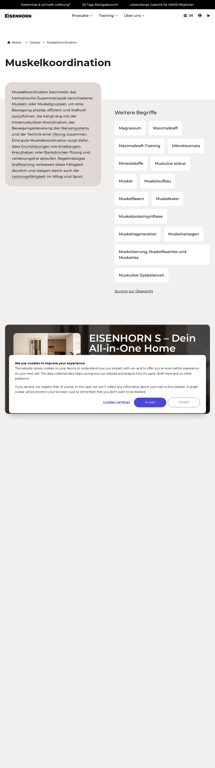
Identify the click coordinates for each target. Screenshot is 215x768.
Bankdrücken (56, 152)
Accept (150, 402)
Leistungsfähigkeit (29, 176)
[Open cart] (208, 15)
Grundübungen (35, 146)
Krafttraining (23, 164)
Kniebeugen (69, 146)
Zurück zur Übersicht (134, 291)
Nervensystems (75, 128)
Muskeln (19, 104)
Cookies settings (116, 402)
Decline (183, 402)
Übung (59, 134)
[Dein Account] (200, 15)
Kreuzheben (23, 152)
